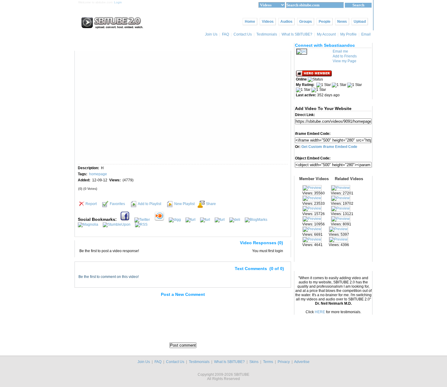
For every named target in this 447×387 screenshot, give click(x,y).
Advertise (302, 362)
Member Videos (314, 178)
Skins (253, 362)
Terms (268, 362)
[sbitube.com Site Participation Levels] (314, 75)
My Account (326, 34)
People (325, 21)
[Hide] (81, 244)
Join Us (211, 34)
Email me (340, 51)
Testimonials (266, 34)
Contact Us (243, 34)
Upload (360, 21)
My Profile (348, 34)
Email (366, 34)
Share (211, 204)
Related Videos (349, 178)
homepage (98, 174)
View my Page (344, 61)
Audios (286, 21)
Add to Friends (345, 56)
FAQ (225, 34)
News (342, 21)
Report (91, 204)
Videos (268, 21)
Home (250, 21)
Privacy (284, 362)
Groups (305, 21)
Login (118, 2)
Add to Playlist (149, 204)
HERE (320, 312)
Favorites (117, 204)
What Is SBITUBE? (297, 34)
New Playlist (184, 204)
